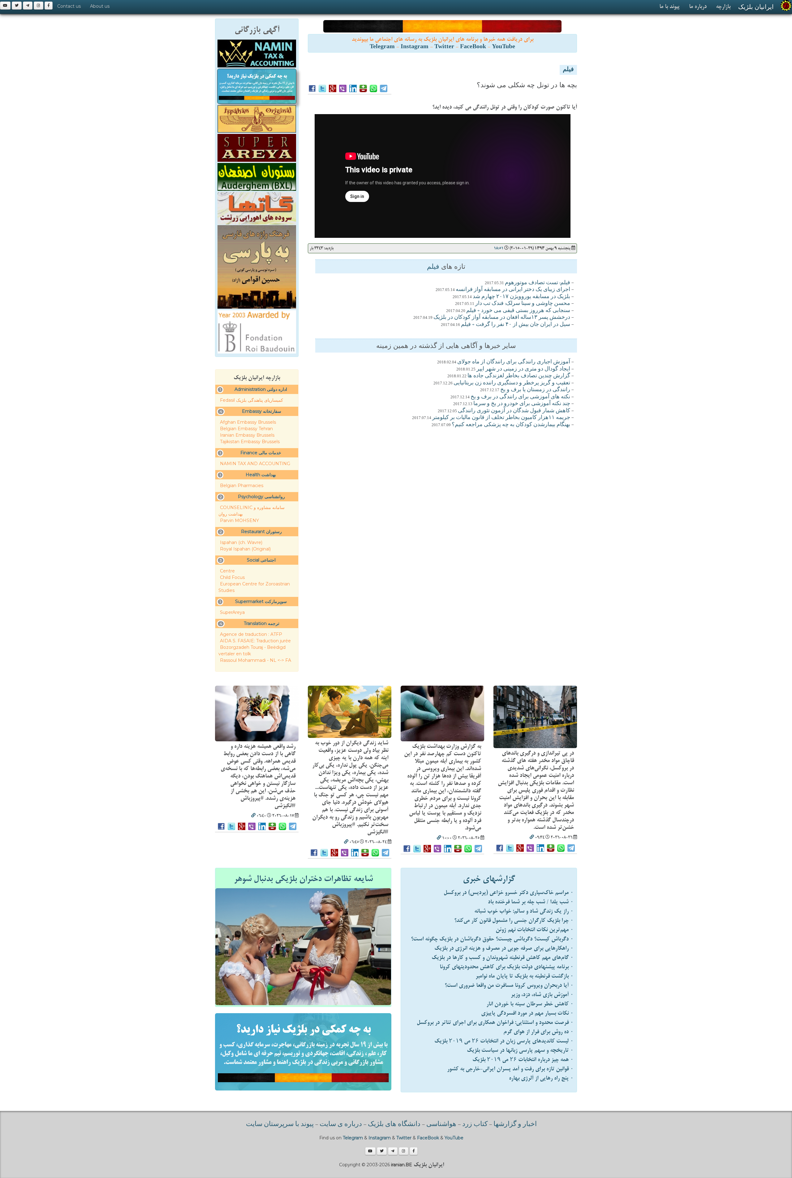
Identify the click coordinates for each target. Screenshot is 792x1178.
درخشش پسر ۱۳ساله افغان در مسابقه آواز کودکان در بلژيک (501, 318)
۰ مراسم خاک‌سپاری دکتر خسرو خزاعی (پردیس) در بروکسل (509, 892)
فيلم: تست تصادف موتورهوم (537, 283)
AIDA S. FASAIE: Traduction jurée (255, 641)
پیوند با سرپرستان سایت (280, 1124)
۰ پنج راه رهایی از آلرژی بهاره (541, 1078)
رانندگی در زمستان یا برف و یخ (535, 390)
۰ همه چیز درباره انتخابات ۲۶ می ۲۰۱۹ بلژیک (523, 1059)
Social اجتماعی (261, 560)
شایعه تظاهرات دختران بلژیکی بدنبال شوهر (303, 879)
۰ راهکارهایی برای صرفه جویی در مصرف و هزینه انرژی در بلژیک (504, 948)
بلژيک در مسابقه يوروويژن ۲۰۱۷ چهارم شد (521, 297)
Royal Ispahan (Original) (245, 549)
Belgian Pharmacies (241, 485)
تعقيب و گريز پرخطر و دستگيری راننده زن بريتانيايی (512, 383)
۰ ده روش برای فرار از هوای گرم (538, 1032)
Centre (227, 571)
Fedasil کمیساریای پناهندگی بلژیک (251, 400)
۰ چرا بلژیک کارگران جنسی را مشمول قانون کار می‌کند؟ (514, 920)
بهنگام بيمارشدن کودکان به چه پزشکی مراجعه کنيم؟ (511, 425)
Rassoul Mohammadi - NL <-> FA (255, 660)
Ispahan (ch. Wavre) (241, 542)
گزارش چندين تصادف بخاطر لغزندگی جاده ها (518, 376)
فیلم (568, 70)
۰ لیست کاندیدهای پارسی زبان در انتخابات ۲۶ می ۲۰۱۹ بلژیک (504, 1041)
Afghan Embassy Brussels (248, 422)
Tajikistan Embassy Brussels (250, 441)
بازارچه (723, 6)
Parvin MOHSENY (239, 520)
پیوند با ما (669, 6)
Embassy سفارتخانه (261, 411)
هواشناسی (441, 1124)
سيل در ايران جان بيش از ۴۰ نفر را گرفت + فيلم (515, 325)
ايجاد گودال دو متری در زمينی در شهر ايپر (523, 369)
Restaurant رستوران (261, 531)
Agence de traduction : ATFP (251, 634)
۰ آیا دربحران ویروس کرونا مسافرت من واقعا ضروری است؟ (509, 985)
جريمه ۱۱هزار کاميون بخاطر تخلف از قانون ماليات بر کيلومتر (501, 418)
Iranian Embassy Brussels (247, 435)
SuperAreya (232, 612)
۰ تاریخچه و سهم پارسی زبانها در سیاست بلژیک (520, 1050)
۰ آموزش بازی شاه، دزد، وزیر (542, 995)
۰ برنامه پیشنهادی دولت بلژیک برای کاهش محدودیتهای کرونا (507, 967)
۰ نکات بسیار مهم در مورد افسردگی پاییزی (527, 1013)
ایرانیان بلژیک (756, 6)
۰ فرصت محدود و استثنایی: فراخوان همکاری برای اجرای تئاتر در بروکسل (495, 1022)
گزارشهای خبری (489, 879)
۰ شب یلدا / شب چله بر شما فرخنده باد (531, 902)
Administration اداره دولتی (261, 389)
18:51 (498, 248)
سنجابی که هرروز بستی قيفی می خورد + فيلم (518, 311)
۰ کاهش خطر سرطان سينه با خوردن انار (530, 1004)
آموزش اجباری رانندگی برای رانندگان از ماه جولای (513, 362)
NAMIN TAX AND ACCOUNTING (255, 463)
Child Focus (232, 577)
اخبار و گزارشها (515, 1124)
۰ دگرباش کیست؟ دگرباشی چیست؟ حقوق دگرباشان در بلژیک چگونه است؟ (492, 939)
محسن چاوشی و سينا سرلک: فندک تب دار (522, 304)
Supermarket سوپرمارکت (261, 601)
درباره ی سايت (341, 1124)
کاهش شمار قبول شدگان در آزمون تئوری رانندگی (514, 411)
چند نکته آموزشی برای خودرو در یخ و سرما (521, 404)
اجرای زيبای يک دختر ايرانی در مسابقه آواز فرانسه (513, 290)
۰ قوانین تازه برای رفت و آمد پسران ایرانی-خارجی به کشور (510, 1069)
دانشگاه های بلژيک (393, 1124)
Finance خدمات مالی (260, 453)
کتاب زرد (475, 1124)
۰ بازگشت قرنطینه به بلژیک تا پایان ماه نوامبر (525, 976)
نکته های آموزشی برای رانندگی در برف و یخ (520, 397)
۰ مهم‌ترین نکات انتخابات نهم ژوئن (535, 930)
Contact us (69, 6)
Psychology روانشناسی (261, 496)
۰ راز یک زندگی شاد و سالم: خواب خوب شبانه (524, 911)
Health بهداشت (261, 475)
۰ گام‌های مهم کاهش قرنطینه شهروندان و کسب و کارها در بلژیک (503, 957)
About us (100, 6)
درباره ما (698, 6)
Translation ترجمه (261, 623)
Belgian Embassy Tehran (246, 428)
